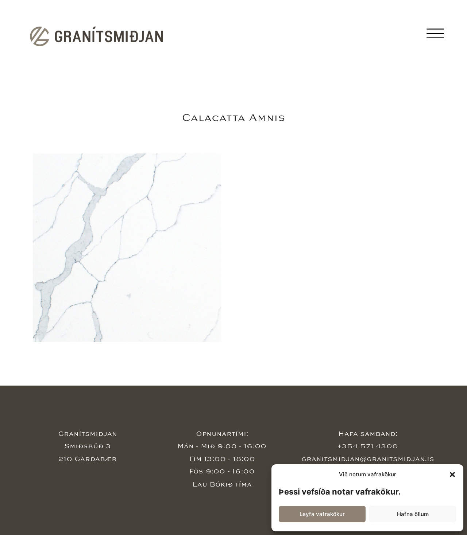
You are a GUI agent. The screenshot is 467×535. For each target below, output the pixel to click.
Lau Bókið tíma (222, 484)
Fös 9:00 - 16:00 (222, 471)
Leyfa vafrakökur (322, 514)
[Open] (435, 34)
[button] (452, 474)
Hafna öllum (413, 514)
